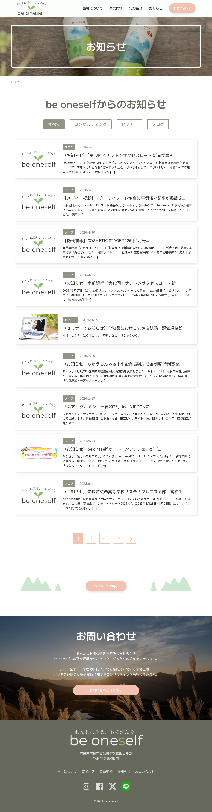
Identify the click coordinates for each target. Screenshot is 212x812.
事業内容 (116, 8)
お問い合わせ (145, 771)
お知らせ (155, 8)
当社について (93, 8)
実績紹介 (135, 8)
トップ (15, 82)
